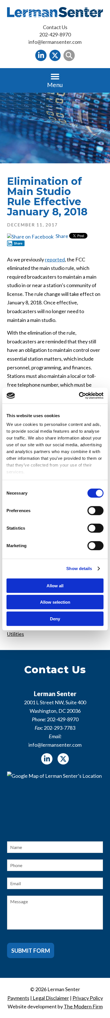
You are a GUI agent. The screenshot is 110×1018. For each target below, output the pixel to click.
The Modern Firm (83, 1006)
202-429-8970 (55, 34)
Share (61, 236)
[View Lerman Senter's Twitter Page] (55, 55)
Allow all (55, 585)
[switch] (95, 510)
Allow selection (55, 602)
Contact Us (55, 27)
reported (55, 259)
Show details (79, 568)
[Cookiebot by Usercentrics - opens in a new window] (79, 395)
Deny (55, 618)
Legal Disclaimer (50, 998)
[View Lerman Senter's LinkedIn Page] (41, 55)
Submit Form (30, 950)
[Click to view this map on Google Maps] (55, 802)
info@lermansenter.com (55, 42)
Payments (18, 998)
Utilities (15, 634)
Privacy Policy (87, 998)
